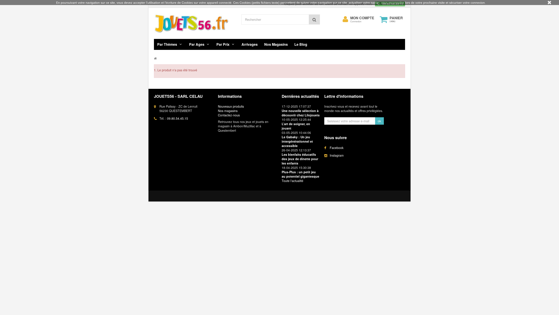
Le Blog (300, 44)
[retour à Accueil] (155, 58)
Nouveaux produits (231, 106)
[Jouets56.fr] (194, 23)
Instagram (337, 155)
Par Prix (222, 44)
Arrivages (250, 44)
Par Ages (196, 44)
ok (379, 121)
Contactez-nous (229, 115)
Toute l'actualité (292, 180)
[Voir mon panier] (384, 19)
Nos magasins (228, 110)
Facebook (336, 147)
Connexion (355, 21)
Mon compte (362, 18)
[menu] (345, 19)
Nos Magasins (276, 44)
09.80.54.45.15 (177, 118)
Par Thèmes (167, 44)
